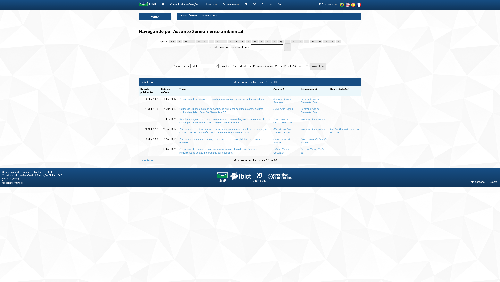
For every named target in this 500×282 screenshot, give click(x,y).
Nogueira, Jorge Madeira (314, 119)
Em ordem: (225, 66)
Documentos (230, 4)
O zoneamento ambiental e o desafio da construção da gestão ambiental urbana (222, 99)
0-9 (172, 42)
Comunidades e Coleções (184, 4)
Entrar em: (328, 4)
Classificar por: (182, 66)
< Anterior (148, 82)
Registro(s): (290, 66)
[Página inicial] (163, 4)
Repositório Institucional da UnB (198, 16)
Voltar (155, 16)
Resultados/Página (263, 66)
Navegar (210, 4)
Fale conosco (477, 181)
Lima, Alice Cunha (283, 109)
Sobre (493, 181)
